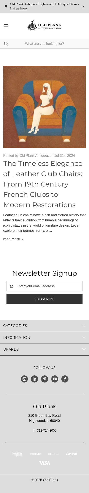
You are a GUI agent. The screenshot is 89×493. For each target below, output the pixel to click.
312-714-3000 (46, 430)
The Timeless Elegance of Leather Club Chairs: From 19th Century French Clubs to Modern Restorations (43, 184)
